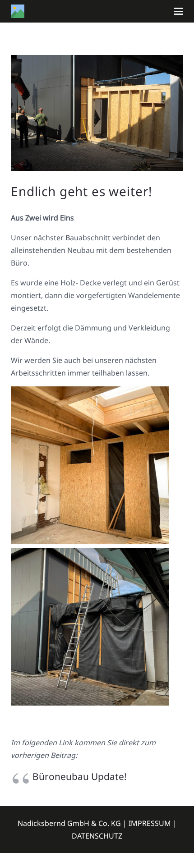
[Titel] (17, 11)
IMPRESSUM (150, 823)
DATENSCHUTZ (97, 836)
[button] (178, 11)
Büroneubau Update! (79, 776)
